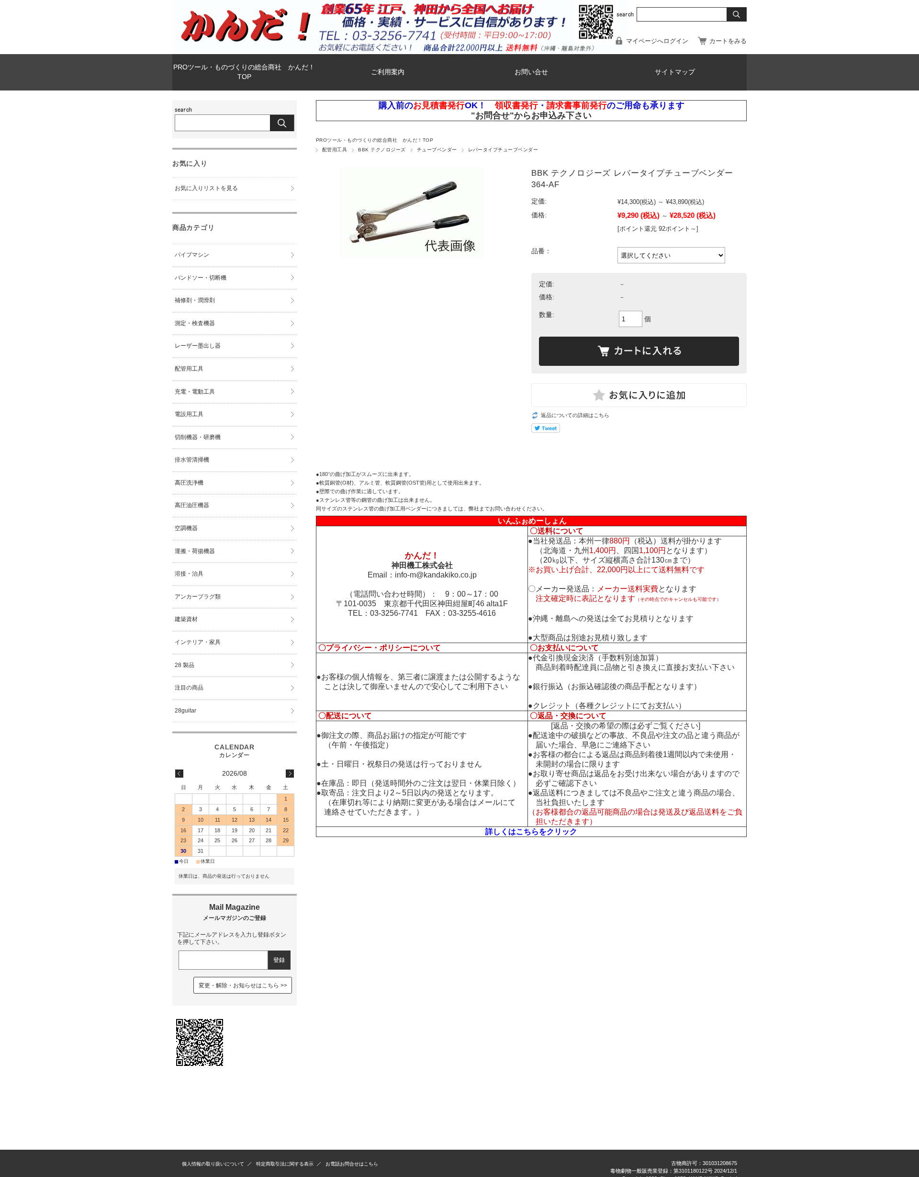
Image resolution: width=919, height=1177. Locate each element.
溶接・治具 (189, 573)
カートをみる (728, 41)
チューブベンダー (437, 149)
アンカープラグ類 (198, 596)
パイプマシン (192, 254)
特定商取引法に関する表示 (285, 1163)
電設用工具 (189, 414)
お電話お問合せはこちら (351, 1163)
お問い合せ (531, 72)
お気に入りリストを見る (206, 188)
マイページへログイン (657, 41)
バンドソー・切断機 (200, 277)
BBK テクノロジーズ (381, 149)
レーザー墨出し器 (198, 345)
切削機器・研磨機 (198, 437)
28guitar (185, 710)
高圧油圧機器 (192, 505)
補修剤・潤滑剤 (195, 300)
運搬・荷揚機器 (195, 551)
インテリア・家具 (198, 642)
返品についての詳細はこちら (575, 415)
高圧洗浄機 (189, 482)
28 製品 (184, 665)
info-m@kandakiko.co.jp (436, 575)
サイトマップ (675, 72)
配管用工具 (334, 149)
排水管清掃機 (192, 459)
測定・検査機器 (195, 323)
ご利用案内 (387, 72)
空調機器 (186, 528)
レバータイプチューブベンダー (503, 149)
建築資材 (186, 619)
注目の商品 (189, 687)
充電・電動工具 (195, 391)
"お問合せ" (492, 115)
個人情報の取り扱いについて (213, 1163)
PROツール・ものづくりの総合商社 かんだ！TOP (244, 72)
